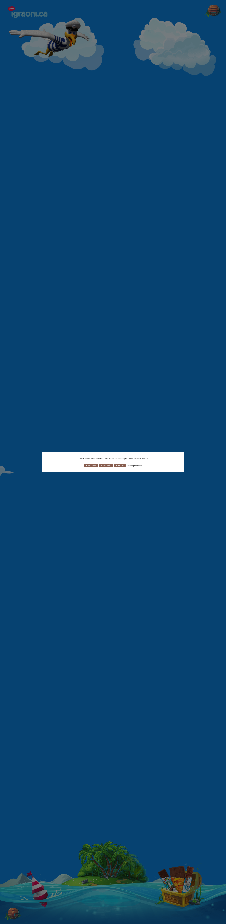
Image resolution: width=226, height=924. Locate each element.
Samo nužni (106, 465)
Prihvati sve (91, 465)
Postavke (120, 465)
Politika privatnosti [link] (134, 465)
